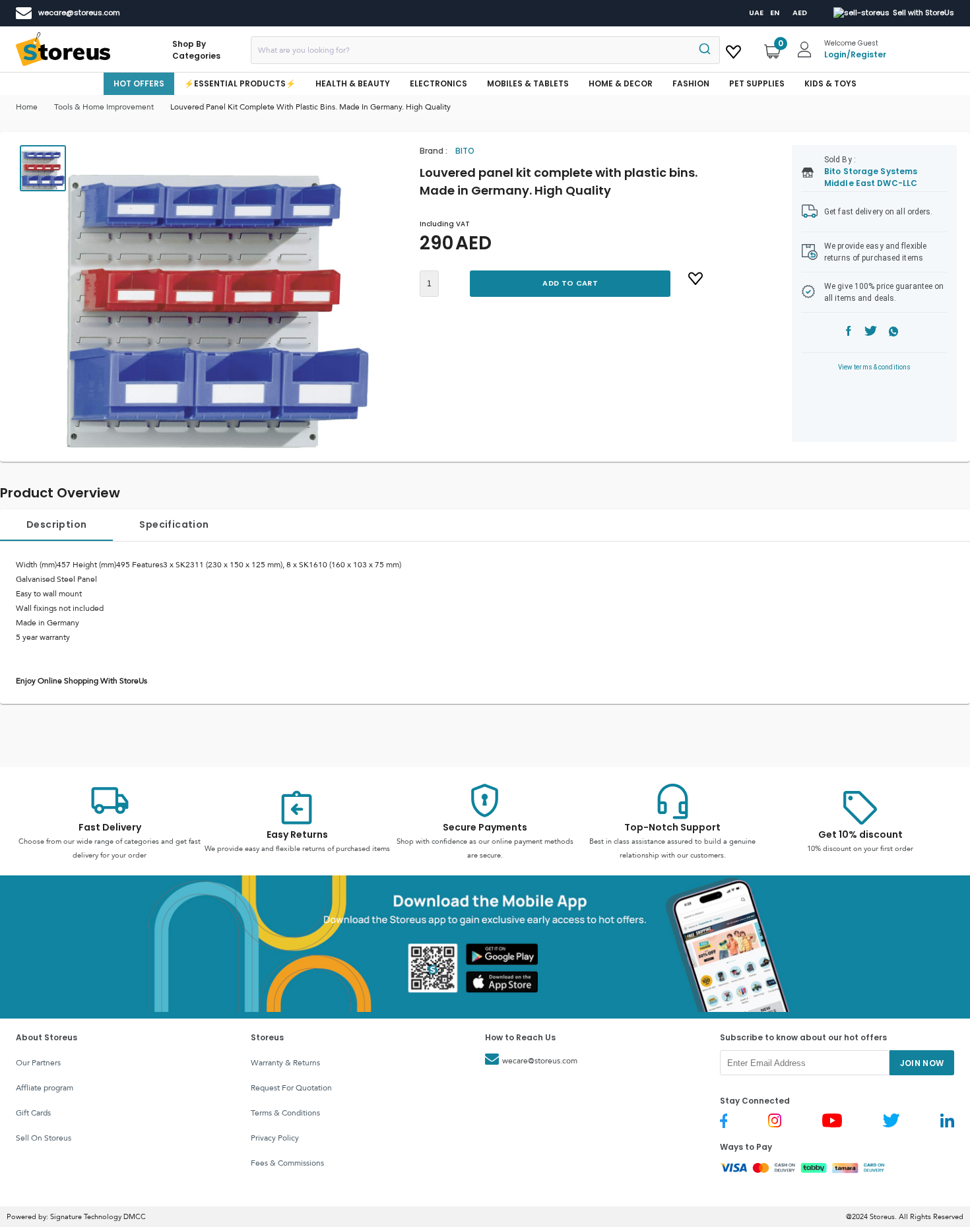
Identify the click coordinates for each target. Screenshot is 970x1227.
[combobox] (485, 50)
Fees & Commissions (287, 1163)
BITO (464, 150)
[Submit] (703, 50)
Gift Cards (33, 1113)
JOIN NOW (922, 1063)
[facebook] (848, 333)
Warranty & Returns (285, 1062)
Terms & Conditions (285, 1113)
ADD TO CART (569, 283)
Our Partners (38, 1062)
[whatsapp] (894, 333)
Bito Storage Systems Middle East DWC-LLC (870, 177)
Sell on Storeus (43, 1138)
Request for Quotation (291, 1088)
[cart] (733, 49)
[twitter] (870, 333)
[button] (218, 297)
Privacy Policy (275, 1138)
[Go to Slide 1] (43, 168)
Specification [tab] (174, 524)
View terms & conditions (874, 367)
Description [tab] (56, 524)
